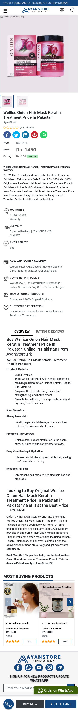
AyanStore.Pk (19, 354)
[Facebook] (18, 668)
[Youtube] (39, 668)
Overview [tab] (22, 331)
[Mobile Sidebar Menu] (5, 10)
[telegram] (60, 668)
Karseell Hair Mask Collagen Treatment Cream (17, 628)
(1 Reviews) (27, 127)
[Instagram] (49, 668)
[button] (70, 602)
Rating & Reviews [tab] (50, 331)
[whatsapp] (29, 668)
